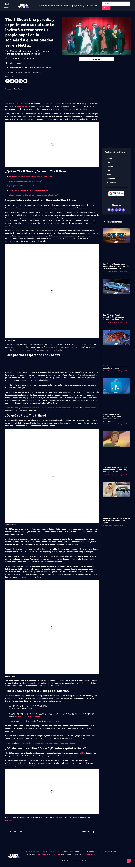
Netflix (46, 67)
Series (97, 59)
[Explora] (6, 4)
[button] (7, 81)
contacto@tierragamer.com (48, 854)
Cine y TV (27, 67)
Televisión (37, 67)
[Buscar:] (116, 3)
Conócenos (90, 854)
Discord (24, 817)
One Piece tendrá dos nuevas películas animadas (115, 367)
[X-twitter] (112, 210)
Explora (6, 7)
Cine (108, 162)
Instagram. (9, 820)
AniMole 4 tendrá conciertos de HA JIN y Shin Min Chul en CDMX (116, 520)
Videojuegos (111, 182)
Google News (57, 817)
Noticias (18, 67)
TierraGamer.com (33, 851)
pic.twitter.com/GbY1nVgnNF (27, 716)
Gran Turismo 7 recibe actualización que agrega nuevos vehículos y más (113, 317)
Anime (109, 158)
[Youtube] (123, 210)
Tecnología (111, 178)
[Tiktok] (120, 210)
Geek (109, 170)
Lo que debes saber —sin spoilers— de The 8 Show (30, 176)
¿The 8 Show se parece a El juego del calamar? (28, 190)
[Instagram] (116, 210)
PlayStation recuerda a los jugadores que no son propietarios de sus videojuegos (114, 417)
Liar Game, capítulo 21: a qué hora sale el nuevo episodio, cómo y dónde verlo (115, 469)
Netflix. (82, 753)
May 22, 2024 (53, 721)
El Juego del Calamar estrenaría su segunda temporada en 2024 (47, 743)
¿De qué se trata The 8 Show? (21, 186)
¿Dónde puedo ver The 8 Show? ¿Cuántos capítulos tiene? (33, 195)
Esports (110, 166)
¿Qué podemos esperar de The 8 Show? (26, 181)
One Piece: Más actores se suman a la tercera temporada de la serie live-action (116, 266)
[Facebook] (109, 210)
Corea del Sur (22, 106)
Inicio (10, 67)
